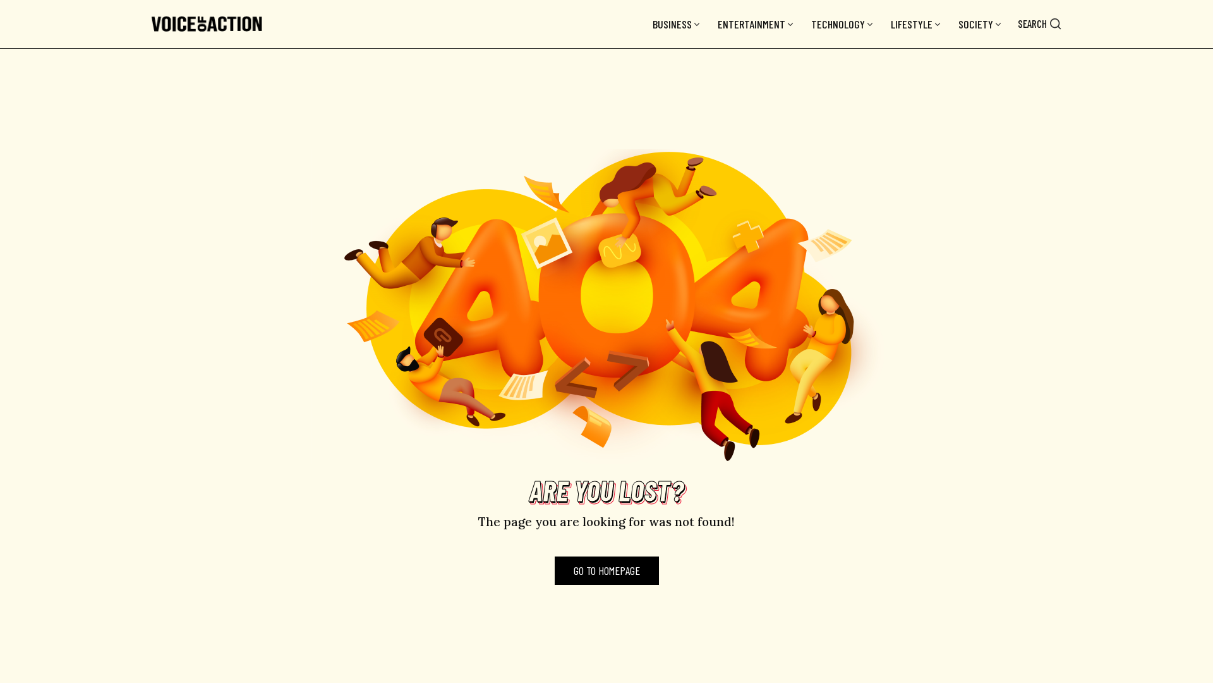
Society (975, 24)
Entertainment (751, 24)
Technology (838, 24)
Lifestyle (911, 24)
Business (672, 24)
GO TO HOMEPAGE (607, 570)
